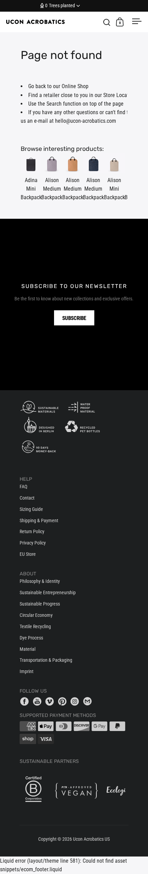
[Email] (89, 701)
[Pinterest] (63, 701)
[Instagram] (76, 701)
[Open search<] (106, 22)
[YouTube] (38, 701)
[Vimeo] (51, 701)
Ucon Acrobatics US (91, 839)
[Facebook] (26, 701)
